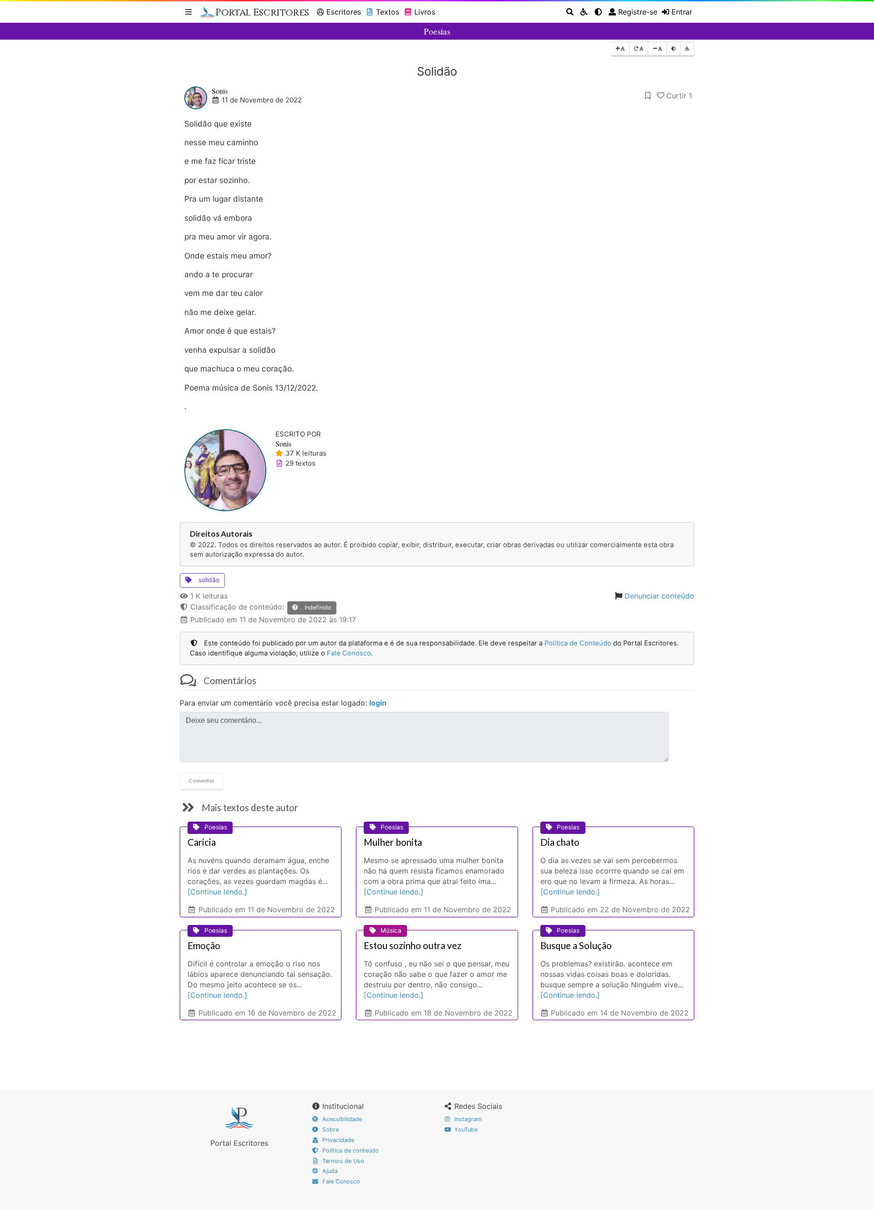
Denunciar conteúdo (659, 595)
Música (391, 930)
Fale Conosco (349, 653)
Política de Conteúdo (577, 643)
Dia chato (559, 842)
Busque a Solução (576, 945)
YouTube (465, 1129)
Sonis (220, 91)
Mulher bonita (393, 842)
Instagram (467, 1119)
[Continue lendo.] (217, 891)
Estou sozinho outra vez (413, 945)
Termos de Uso (342, 1161)
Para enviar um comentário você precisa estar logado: (283, 702)
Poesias (437, 31)
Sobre (329, 1129)
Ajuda (329, 1171)
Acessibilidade (341, 1119)
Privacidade (337, 1140)
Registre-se (637, 11)
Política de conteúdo (349, 1150)
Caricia (202, 842)
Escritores (343, 11)
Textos (387, 11)
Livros (424, 11)
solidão (208, 580)
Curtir (679, 95)
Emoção (204, 945)
